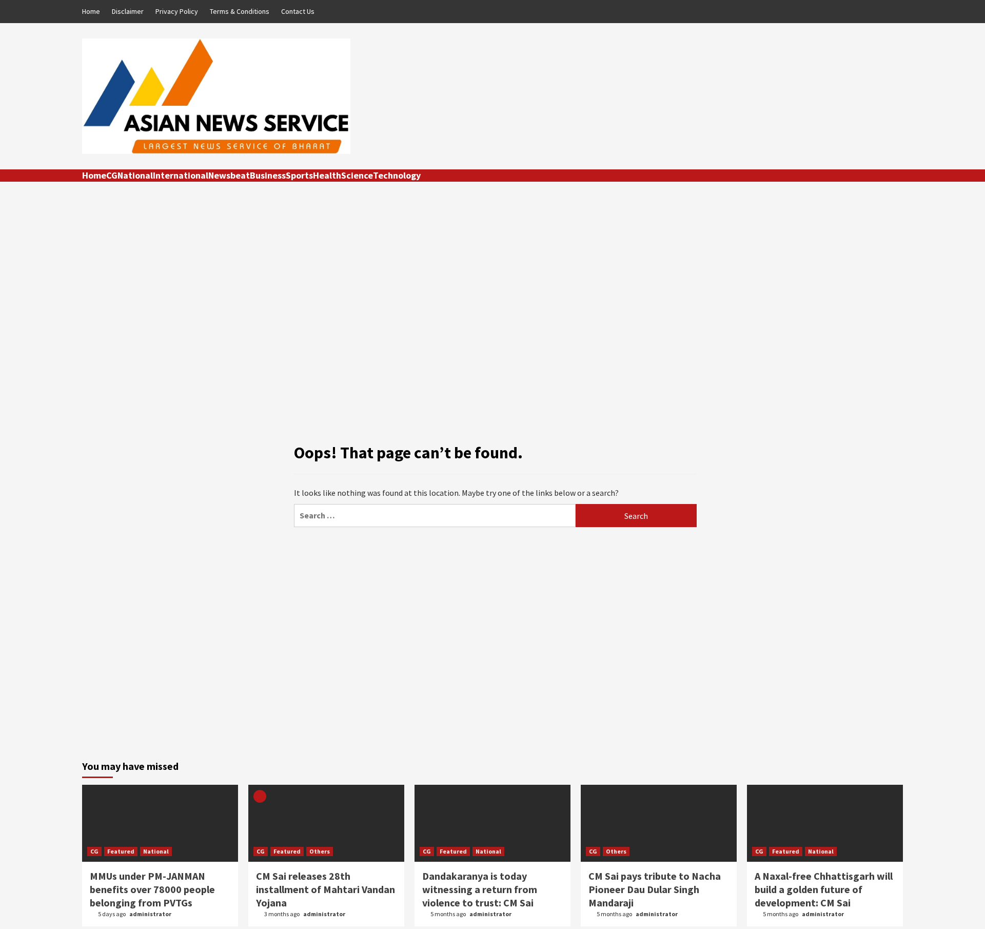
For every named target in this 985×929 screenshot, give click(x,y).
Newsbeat (229, 175)
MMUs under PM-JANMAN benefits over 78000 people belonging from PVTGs (152, 889)
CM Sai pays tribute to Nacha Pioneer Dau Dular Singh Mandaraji (654, 889)
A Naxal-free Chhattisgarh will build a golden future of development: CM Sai (824, 889)
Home (91, 11)
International (180, 175)
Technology (397, 175)
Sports (299, 175)
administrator (150, 914)
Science (357, 175)
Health (327, 175)
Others (319, 851)
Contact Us (297, 11)
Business (268, 175)
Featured (120, 851)
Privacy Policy (176, 11)
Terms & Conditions (239, 11)
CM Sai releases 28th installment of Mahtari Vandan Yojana (325, 889)
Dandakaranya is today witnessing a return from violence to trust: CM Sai (479, 889)
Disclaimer (128, 11)
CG (111, 175)
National (135, 175)
